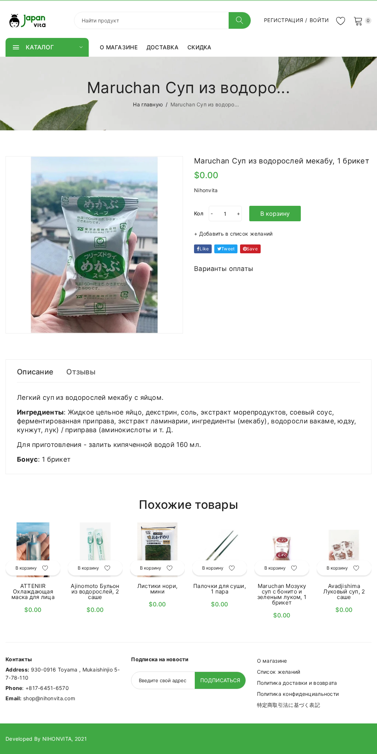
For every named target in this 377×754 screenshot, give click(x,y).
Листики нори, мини (157, 588)
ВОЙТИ (319, 20)
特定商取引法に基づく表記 (288, 705)
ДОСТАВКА (163, 47)
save (252, 248)
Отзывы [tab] (80, 371)
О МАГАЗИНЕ (119, 47)
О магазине (272, 661)
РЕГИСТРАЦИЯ (283, 20)
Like (204, 248)
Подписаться (220, 680)
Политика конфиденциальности (298, 694)
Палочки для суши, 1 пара (219, 588)
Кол (198, 213)
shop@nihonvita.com (49, 698)
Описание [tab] (35, 371)
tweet (228, 248)
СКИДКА (199, 47)
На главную (148, 104)
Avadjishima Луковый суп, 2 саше (344, 591)
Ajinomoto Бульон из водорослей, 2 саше (95, 591)
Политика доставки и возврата (297, 683)
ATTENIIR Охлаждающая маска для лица (32, 591)
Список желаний (278, 672)
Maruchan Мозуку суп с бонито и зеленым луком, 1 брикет (281, 594)
